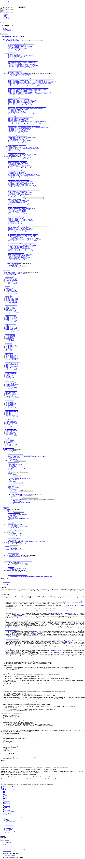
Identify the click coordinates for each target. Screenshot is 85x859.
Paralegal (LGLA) (9, 424)
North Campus (7, 807)
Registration (10, 488)
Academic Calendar (12, 484)
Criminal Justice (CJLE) (10, 335)
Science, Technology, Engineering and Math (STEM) (15, 226)
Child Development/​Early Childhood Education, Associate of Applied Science (23, 148)
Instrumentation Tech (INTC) (11, 391)
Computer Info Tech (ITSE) (10, 325)
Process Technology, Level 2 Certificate (16, 139)
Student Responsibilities (12, 560)
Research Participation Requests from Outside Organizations (20, 550)
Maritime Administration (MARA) (12, 396)
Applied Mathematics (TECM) (11, 282)
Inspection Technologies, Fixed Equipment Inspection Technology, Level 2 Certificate (25, 122)
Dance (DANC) (8, 343)
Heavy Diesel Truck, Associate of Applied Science (18, 119)
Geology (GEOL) (9, 378)
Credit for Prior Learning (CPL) (16, 493)
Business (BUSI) (8, 297)
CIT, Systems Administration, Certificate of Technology (19, 248)
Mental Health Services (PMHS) (11, 408)
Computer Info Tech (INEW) (11, 318)
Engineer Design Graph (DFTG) (11, 364)
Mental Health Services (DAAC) (11, 407)
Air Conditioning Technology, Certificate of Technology (19, 75)
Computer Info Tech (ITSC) (10, 324)
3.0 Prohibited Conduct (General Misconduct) (17, 568)
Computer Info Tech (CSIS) (10, 315)
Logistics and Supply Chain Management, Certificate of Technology (21, 66)
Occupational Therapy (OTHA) (11, 423)
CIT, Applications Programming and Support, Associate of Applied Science (23, 234)
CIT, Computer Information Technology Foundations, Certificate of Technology (23, 238)
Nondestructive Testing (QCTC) (11, 417)
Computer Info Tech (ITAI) (10, 319)
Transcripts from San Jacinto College (17, 494)
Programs (5, 15)
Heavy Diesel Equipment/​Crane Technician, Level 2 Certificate (20, 117)
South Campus (7, 810)
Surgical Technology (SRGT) (11, 444)
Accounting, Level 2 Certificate (14, 54)
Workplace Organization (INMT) (11, 446)
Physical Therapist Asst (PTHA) (11, 430)
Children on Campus (12, 528)
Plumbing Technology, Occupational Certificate (17, 136)
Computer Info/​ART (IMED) (11, 328)
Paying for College (9, 475)
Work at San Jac (6, 814)
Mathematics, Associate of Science (15, 260)
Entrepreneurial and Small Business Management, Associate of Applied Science (23, 59)
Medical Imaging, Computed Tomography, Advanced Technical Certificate (22, 174)
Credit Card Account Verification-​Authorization (17, 543)
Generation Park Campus (9, 811)
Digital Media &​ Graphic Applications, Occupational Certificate (20, 46)
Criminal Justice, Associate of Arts (14, 264)
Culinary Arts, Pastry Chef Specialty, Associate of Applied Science (21, 219)
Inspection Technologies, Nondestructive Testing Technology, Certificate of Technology (25, 124)
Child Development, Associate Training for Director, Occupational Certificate (23, 147)
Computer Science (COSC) (10, 329)
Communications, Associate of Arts (15, 41)
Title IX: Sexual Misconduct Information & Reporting (13, 817)
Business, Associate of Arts (13, 58)
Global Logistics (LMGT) (10, 382)
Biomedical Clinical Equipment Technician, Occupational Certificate (21, 103)
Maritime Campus (7, 808)
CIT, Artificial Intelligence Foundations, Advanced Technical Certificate (22, 236)
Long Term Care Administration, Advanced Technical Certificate (20, 67)
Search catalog (3, 7)
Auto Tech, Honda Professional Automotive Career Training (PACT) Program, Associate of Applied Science (29, 86)
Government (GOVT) (9, 383)
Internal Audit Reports (9, 829)
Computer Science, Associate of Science (16, 253)
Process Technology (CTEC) (11, 433)
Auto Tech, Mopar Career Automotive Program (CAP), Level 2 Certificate (22, 91)
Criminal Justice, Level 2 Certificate (15, 214)
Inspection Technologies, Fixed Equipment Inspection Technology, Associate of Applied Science (27, 121)
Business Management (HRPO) (11, 299)
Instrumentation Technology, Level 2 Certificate (17, 130)
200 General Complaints (13, 573)
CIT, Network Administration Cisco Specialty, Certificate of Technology (22, 245)
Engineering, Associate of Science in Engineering (17, 258)
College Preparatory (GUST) (11, 310)
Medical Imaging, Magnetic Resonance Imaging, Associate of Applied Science (23, 177)
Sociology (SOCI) (9, 441)
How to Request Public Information (15, 487)
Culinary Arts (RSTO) (9, 341)
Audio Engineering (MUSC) (11, 290)
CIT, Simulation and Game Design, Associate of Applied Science (21, 246)
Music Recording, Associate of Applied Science (17, 48)
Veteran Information (12, 504)
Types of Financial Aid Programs (16, 479)
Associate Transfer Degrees (13, 462)
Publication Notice (11, 515)
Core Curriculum (11, 465)
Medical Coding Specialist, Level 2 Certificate (17, 173)
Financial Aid (10, 477)
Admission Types (11, 451)
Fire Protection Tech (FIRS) (10, 374)
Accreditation (8, 820)
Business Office (8, 542)
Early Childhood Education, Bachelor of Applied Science (19, 150)
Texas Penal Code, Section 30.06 (35, 633)
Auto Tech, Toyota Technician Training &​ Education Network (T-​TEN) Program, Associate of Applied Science (30, 92)
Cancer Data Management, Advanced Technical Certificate (19, 157)
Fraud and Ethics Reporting (10, 826)
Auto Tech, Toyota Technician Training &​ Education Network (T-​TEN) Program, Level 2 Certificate (28, 93)
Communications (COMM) (10, 313)
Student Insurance (11, 536)
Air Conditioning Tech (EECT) (11, 278)
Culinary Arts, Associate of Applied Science (16, 216)
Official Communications (13, 519)
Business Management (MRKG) (11, 300)
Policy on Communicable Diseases (15, 533)
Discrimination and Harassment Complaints (21, 502)
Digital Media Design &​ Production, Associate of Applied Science (21, 44)
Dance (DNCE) (8, 344)
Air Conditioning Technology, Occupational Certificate (19, 76)
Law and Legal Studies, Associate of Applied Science (18, 63)
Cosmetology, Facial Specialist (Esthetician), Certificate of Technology (22, 208)
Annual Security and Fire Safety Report (16, 485)
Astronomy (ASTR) (9, 288)
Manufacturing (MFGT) (10, 395)
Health (6, 532)
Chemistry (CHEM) (9, 306)
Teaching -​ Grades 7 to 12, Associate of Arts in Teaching (19, 155)
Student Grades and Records (13, 490)
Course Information (12, 466)
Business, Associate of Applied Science (15, 57)
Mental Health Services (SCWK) (11, 411)
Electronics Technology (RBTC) (11, 360)
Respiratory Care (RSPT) (10, 440)
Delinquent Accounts (12, 544)
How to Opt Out (11, 523)
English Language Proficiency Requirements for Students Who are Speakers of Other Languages (27, 456)
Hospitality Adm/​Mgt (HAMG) (11, 387)
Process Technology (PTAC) (11, 434)
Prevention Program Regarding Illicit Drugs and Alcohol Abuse (20, 535)
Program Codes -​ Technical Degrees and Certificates (18, 470)
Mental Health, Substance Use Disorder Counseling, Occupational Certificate (23, 186)
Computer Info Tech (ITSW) (11, 326)
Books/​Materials (6, 268)
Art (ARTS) (7, 286)
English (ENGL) (8, 367)
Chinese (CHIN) (8, 309)
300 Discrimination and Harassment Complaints (17, 575)
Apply (1, 584)
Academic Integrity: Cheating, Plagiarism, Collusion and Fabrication (18, 561)
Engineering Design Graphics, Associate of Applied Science (20, 254)
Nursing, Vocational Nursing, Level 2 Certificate (17, 191)
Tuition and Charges (12, 481)
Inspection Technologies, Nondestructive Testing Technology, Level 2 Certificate (24, 126)
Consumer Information (9, 822)
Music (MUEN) (8, 413)
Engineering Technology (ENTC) (12, 366)
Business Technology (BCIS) (11, 305)
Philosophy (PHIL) (9, 426)
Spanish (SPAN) (8, 442)
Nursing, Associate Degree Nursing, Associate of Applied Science (21, 187)
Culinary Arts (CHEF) (9, 338)
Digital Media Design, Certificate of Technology (17, 45)
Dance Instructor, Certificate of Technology (16, 43)
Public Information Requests (13, 554)
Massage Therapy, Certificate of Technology (16, 224)
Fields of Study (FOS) (12, 467)
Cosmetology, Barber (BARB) (11, 332)
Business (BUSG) (9, 296)
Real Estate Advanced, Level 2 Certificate (16, 68)
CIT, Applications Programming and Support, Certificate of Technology (22, 235)
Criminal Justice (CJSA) (10, 336)
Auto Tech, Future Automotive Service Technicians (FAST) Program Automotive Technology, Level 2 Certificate (30, 82)
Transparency (5, 819)
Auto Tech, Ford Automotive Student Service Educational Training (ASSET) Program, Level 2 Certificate (29, 80)
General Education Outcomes (14, 469)
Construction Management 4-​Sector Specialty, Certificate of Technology (22, 105)
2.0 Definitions (11, 567)
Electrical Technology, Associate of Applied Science (18, 109)
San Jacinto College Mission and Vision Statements (18, 514)
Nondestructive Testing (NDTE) (11, 416)
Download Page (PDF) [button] (7, 846)
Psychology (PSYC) (9, 436)
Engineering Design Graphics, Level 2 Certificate (17, 256)
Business (7, 53)
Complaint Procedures (9, 570)
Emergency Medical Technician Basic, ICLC (17, 162)
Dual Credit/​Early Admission (13, 452)
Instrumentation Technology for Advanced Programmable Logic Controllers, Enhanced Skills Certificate (28, 127)
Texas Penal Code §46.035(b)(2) (11, 630)
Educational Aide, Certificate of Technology (16, 151)
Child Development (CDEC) (11, 307)
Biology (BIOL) (8, 292)
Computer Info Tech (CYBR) (11, 316)
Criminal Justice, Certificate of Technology (16, 212)
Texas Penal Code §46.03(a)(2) (11, 626)
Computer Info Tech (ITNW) (11, 322)
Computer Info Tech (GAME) (11, 317)
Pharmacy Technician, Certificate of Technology (17, 193)
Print (6, 584)
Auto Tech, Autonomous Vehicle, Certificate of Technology (19, 78)
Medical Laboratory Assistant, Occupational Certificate (18, 180)
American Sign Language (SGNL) (12, 280)
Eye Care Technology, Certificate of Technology (17, 164)
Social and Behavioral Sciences (11, 263)
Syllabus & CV (8, 830)
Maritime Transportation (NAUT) (12, 397)
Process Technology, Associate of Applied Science (18, 138)
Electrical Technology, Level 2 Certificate (16, 111)
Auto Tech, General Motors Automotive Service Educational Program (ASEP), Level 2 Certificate (27, 85)
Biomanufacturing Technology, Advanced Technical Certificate (20, 95)
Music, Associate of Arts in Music (14, 49)
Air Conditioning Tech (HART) (11, 279)
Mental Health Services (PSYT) (11, 410)
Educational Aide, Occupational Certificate (16, 153)
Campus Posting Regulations (13, 553)
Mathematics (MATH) (9, 400)
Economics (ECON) (9, 348)
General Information (7, 17)
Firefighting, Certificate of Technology (15, 223)
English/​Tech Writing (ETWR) (11, 369)
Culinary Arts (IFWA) (9, 339)
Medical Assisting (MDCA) (10, 401)
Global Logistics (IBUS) (10, 381)
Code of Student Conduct (10, 564)
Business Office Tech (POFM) (11, 302)
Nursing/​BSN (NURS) (9, 419)
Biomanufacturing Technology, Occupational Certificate (19, 99)
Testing (9, 458)
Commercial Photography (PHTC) (12, 312)
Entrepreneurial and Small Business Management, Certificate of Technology (23, 61)
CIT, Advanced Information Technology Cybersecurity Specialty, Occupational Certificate (25, 232)
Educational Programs (9, 460)
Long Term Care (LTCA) (10, 393)
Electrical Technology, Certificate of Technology (17, 110)
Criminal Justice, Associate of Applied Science (17, 211)
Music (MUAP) (8, 412)
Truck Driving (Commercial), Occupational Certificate (16, 273)
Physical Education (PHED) (11, 429)
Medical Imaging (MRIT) (10, 404)
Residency (10, 480)
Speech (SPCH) (8, 443)
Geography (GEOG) (9, 377)
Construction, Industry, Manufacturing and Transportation (16, 73)
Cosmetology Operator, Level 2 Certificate (16, 202)
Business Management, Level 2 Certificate (16, 56)
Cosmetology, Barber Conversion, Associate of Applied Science (20, 203)
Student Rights (11, 558)
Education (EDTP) (9, 353)
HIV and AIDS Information (13, 539)
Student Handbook (6, 18)
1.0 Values (10, 565)
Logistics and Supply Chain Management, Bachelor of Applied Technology (23, 65)
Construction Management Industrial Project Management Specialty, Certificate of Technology (26, 108)
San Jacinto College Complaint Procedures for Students (21, 499)
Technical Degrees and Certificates (15, 464)
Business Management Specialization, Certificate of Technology (20, 55)
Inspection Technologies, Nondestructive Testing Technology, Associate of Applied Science (26, 123)
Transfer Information (12, 474)
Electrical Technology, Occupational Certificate (17, 112)
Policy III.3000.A (8, 627)
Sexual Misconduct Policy (15, 503)
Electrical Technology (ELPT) (11, 357)
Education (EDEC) (9, 349)
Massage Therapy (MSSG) (10, 398)
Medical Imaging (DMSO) (10, 403)
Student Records (8, 562)
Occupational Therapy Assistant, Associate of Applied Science (20, 192)
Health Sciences (8, 156)
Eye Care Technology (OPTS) (11, 373)
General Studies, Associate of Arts (14, 265)
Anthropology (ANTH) (10, 281)
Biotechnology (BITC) (9, 295)
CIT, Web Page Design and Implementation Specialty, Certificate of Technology (23, 251)
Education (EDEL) (9, 350)
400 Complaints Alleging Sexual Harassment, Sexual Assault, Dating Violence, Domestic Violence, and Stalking (30, 576)
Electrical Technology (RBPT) (11, 359)
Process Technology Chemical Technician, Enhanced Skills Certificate (22, 137)
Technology (7, 546)
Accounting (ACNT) (9, 277)
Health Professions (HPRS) (10, 385)
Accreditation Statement (12, 516)
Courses (4, 16)
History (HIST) (8, 386)
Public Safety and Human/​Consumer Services (14, 198)
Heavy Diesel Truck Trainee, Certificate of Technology (19, 118)
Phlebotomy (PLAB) (9, 427)
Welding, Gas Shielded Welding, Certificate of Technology (19, 143)
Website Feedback (7, 803)
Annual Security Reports (10, 821)
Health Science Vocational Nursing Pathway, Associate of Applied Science (22, 170)
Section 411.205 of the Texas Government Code (62, 613)
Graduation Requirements (10, 472)
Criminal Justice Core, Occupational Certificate (17, 210)
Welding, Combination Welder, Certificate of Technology (19, 142)
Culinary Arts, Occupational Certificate (15, 218)
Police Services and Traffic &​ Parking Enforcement (18, 526)
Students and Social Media (13, 547)
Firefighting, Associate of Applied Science (16, 222)
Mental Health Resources (8, 815)
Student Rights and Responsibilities (15, 497)
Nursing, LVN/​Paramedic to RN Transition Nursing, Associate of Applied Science (24, 190)
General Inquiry (7, 802)
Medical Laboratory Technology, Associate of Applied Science (20, 181)
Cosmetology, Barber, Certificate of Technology (17, 207)
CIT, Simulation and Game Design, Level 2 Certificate (18, 247)
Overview (7, 510)
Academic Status (13, 492)
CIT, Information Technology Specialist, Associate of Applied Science (21, 243)
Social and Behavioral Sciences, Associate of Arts (17, 266)
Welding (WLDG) (9, 445)
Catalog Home (6, 14)
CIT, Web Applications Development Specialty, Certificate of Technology (22, 250)
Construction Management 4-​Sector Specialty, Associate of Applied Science (23, 104)
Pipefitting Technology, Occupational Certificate (17, 135)
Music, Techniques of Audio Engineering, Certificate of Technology (21, 51)
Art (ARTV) (7, 287)
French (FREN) (8, 376)
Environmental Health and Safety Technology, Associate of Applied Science (23, 113)
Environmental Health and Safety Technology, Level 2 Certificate (21, 114)
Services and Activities (12, 489)
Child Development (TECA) (11, 308)
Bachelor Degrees (11, 463)
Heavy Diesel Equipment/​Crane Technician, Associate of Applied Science (22, 116)
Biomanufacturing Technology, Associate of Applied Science (20, 97)
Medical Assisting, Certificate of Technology (16, 171)
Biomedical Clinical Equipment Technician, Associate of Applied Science (22, 100)
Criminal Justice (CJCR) (10, 334)
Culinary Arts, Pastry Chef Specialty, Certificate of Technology (20, 220)
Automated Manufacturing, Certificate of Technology (18, 227)
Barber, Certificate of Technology (14, 199)
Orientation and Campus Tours (14, 457)
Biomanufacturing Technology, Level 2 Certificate (18, 98)
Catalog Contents (6, 270)
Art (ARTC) (7, 284)
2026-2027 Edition (12, 36)
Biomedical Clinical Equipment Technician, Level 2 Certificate (20, 102)
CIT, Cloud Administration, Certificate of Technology (18, 237)
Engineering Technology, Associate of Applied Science (19, 257)
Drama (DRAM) (8, 347)
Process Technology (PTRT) (11, 435)
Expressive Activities (12, 552)
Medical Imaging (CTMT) (10, 402)
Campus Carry (11, 486)
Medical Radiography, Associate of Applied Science (18, 182)
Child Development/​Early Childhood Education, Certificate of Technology (22, 149)
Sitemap (4, 818)
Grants (6, 827)
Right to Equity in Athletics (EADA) (15, 522)
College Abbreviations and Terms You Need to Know (18, 518)
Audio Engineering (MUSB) (11, 289)
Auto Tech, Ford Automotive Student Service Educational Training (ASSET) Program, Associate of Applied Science (31, 79)
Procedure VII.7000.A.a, (10, 628)
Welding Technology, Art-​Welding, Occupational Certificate (19, 140)
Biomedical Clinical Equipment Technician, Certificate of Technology (21, 101)
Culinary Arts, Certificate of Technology (16, 217)
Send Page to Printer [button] (7, 842)
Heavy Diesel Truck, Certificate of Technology (17, 120)
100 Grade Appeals (12, 572)
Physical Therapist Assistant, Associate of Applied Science (19, 194)
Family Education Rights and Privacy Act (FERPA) (18, 563)
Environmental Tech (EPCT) (11, 372)
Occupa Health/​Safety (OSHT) (11, 422)
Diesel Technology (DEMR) (11, 345)
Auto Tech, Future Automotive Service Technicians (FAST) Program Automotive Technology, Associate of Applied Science (32, 81)
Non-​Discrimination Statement (14, 513)
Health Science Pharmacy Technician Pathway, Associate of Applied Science (23, 168)
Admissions (7, 450)
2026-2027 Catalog (7, 851)
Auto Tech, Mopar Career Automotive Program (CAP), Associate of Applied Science (24, 90)
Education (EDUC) (9, 354)
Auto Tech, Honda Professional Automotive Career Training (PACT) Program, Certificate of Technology (28, 88)
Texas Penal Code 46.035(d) (18, 615)
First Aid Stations (11, 534)
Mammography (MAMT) (10, 394)
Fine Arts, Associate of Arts (13, 47)
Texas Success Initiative (12, 459)
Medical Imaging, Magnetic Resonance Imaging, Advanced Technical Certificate (24, 176)
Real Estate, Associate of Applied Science (16, 70)
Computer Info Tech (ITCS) (10, 321)
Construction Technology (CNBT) (12, 330)
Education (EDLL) (9, 351)
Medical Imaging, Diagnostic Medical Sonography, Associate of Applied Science (24, 175)
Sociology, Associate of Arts (13, 267)
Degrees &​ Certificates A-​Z (8, 448)
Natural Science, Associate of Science (15, 262)
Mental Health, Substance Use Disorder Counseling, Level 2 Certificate (22, 185)
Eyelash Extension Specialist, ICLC (15, 221)
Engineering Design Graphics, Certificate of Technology (19, 255)
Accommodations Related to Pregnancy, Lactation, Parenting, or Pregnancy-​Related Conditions (26, 541)
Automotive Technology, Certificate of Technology (18, 94)
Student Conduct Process (13, 569)
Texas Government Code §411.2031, (33, 589)
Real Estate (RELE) (9, 439)
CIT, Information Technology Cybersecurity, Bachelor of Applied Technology (23, 241)
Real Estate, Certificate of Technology (15, 71)
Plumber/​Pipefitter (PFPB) (10, 432)
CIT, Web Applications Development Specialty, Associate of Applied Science (23, 249)
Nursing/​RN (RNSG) (9, 420)
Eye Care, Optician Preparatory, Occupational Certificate (19, 165)
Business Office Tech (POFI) (11, 301)
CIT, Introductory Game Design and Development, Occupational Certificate (23, 244)
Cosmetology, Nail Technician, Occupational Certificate (19, 209)
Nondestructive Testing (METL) (11, 415)
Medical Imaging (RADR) (10, 405)
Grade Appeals (16, 500)
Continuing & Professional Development (11, 581)
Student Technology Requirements (15, 548)
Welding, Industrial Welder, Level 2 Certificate (17, 145)
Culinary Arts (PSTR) (9, 340)
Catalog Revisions (6, 271)
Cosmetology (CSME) (9, 331)
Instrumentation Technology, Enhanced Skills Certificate (19, 129)
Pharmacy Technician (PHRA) (11, 425)
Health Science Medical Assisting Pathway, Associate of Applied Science (22, 167)
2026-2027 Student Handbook (9, 855)
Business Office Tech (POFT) (11, 303)
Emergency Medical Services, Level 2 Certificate (17, 161)
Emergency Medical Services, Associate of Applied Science (19, 159)
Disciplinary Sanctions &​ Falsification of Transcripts (23, 495)
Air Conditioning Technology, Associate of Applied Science (19, 74)
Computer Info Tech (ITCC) (11, 320)
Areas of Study (6, 39)
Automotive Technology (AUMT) (12, 291)
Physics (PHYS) (8, 431)
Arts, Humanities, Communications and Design (14, 40)
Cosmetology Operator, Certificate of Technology (17, 201)
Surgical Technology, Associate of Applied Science (18, 196)
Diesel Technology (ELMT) (10, 346)
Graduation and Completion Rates (14, 520)
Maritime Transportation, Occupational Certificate (17, 133)
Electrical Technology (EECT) (11, 356)
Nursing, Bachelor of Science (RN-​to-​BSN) (16, 189)
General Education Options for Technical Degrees (18, 468)
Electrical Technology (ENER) (11, 358)
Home (4, 28)
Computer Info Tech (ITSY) (11, 327)
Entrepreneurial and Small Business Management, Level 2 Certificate (21, 62)
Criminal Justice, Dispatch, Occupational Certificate (18, 213)
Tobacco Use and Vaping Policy (14, 538)
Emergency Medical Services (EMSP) (12, 362)
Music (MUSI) (8, 414)
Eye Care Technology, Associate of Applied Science (18, 163)
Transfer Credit (13, 496)
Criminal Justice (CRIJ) (10, 337)
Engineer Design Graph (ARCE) (11, 363)
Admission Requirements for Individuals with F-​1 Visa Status (20, 455)
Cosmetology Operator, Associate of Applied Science (18, 200)
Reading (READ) (8, 438)
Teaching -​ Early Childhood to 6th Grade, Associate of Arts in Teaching (22, 154)
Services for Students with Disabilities (15, 540)
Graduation (10, 473)
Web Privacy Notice (9, 832)
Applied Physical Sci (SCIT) (11, 283)
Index (4, 19)
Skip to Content (6, 1)
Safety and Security (9, 524)
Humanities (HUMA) (9, 388)
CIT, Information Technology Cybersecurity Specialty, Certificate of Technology (24, 240)
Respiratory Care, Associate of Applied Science (17, 195)
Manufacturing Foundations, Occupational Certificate (18, 259)
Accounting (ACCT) (9, 276)
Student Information (7, 30)
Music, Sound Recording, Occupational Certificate (18, 50)
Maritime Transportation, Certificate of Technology (18, 132)
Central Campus (7, 806)
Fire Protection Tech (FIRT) (10, 375)
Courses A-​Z (5, 274)
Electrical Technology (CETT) (11, 355)
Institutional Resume (9, 828)
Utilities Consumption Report (11, 831)
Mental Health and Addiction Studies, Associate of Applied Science (21, 183)
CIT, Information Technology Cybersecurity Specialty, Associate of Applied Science (24, 239)
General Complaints (17, 501)
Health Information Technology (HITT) (13, 384)
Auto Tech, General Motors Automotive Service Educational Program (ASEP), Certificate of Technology (28, 84)
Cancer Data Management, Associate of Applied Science (19, 158)
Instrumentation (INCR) (10, 389)
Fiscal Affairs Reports (9, 825)
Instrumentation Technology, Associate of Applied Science (19, 128)
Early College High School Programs (15, 454)
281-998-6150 (7, 801)
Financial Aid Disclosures (10, 823)
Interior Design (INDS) (10, 392)
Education (7, 146)
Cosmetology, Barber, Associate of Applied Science (18, 205)
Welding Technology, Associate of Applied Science (18, 141)
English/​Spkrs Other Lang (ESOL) (12, 368)
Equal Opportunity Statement (20, 834)
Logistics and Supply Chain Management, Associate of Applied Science (22, 64)
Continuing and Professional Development (11, 272)
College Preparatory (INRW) (11, 311)
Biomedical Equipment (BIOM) (11, 293)
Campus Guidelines (9, 549)
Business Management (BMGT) (11, 298)
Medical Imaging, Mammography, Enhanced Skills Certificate (20, 178)
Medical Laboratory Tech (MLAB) (12, 406)
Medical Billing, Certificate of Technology (16, 172)
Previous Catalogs (6, 507)
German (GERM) (8, 379)
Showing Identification (12, 525)
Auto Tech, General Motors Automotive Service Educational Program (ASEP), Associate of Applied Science (29, 83)
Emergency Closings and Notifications (15, 530)
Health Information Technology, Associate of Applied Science (20, 166)
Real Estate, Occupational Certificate (15, 72)
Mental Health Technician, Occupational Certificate (18, 184)
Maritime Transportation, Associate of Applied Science (18, 131)
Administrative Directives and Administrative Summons (19, 556)
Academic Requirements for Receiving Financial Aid (20, 478)
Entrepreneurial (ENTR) (10, 370)
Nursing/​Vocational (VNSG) (11, 421)
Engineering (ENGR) (9, 365)
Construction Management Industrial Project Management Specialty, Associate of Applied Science (27, 107)
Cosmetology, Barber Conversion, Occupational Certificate (19, 204)
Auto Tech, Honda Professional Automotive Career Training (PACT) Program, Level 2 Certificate (27, 89)
